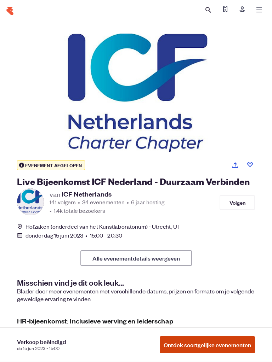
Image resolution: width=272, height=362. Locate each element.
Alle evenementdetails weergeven (136, 258)
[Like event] (250, 165)
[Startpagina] (10, 11)
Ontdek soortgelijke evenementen (207, 345)
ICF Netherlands (87, 194)
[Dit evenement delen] (235, 165)
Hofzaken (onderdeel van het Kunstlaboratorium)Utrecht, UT (103, 226)
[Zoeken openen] (208, 10)
